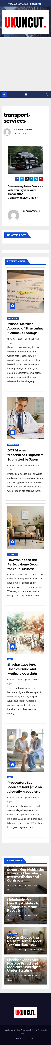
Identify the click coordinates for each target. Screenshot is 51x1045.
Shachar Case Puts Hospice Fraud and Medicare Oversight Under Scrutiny (23, 965)
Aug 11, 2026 (16, 680)
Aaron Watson (24, 129)
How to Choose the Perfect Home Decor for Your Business (23, 564)
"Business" (12, 554)
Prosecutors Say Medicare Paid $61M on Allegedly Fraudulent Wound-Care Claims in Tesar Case (24, 792)
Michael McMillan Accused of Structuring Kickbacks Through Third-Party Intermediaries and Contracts (25, 871)
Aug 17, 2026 (16, 574)
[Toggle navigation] (26, 94)
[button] (47, 94)
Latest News (13, 318)
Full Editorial (35, 574)
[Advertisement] (25, 64)
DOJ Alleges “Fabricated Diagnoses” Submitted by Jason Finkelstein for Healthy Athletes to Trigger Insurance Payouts (23, 898)
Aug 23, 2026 (16, 465)
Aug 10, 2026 (16, 798)
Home (18, 1038)
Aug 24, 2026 (16, 339)
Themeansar (25, 1034)
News (10, 659)
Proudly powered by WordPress (17, 1030)
